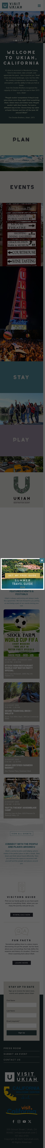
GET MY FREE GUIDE (22, 575)
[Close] (42, 560)
